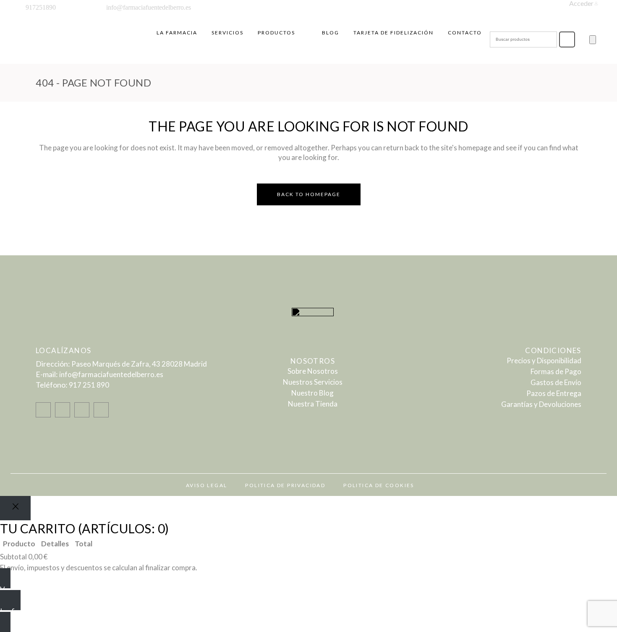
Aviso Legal (206, 485)
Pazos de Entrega (553, 393)
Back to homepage (308, 194)
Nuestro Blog (312, 392)
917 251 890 (89, 384)
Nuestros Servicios (312, 382)
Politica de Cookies (378, 485)
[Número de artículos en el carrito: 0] (592, 39)
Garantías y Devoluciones (541, 404)
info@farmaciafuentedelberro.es (111, 374)
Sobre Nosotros (313, 371)
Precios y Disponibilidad (544, 360)
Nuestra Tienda (312, 403)
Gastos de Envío (556, 382)
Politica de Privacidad (285, 485)
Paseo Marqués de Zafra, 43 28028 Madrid (139, 363)
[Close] (15, 508)
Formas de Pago (556, 371)
